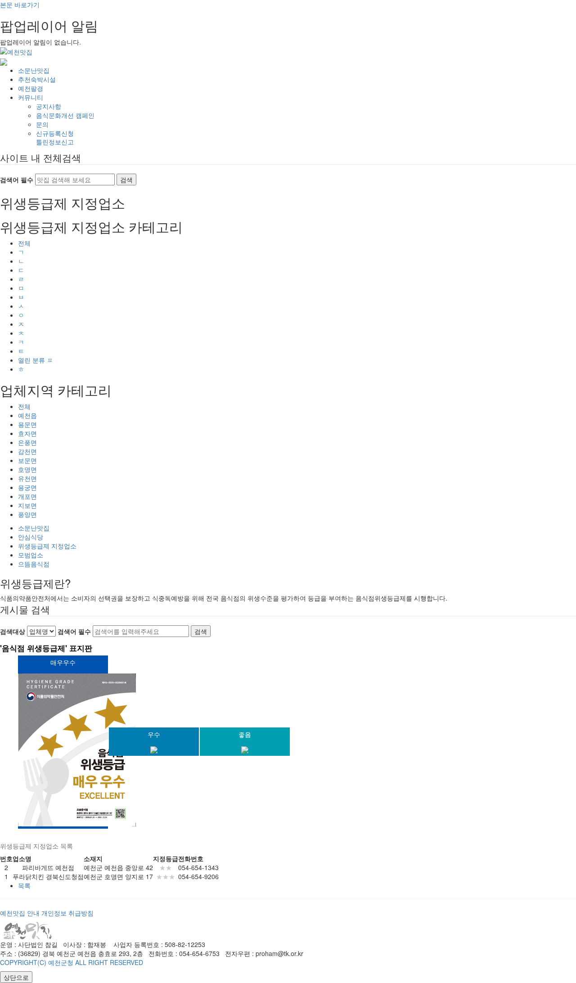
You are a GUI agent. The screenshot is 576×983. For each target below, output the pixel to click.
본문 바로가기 (20, 4)
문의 (42, 124)
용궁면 (27, 487)
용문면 (27, 424)
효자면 (27, 433)
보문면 (27, 460)
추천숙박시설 (37, 79)
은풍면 (27, 442)
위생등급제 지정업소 (47, 545)
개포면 (27, 496)
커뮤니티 (30, 97)
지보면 (27, 505)
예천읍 (27, 415)
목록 (24, 885)
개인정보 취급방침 (67, 912)
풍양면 (27, 514)
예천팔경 (30, 88)
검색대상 (12, 631)
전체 (24, 242)
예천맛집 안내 (20, 912)
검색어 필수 (16, 179)
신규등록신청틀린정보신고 (55, 138)
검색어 (74, 631)
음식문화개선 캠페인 (65, 115)
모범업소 (30, 554)
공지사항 (48, 106)
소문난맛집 (34, 70)
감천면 (27, 451)
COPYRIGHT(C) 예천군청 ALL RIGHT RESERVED (71, 962)
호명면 (27, 469)
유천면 (27, 478)
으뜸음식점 (34, 563)
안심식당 (30, 536)
